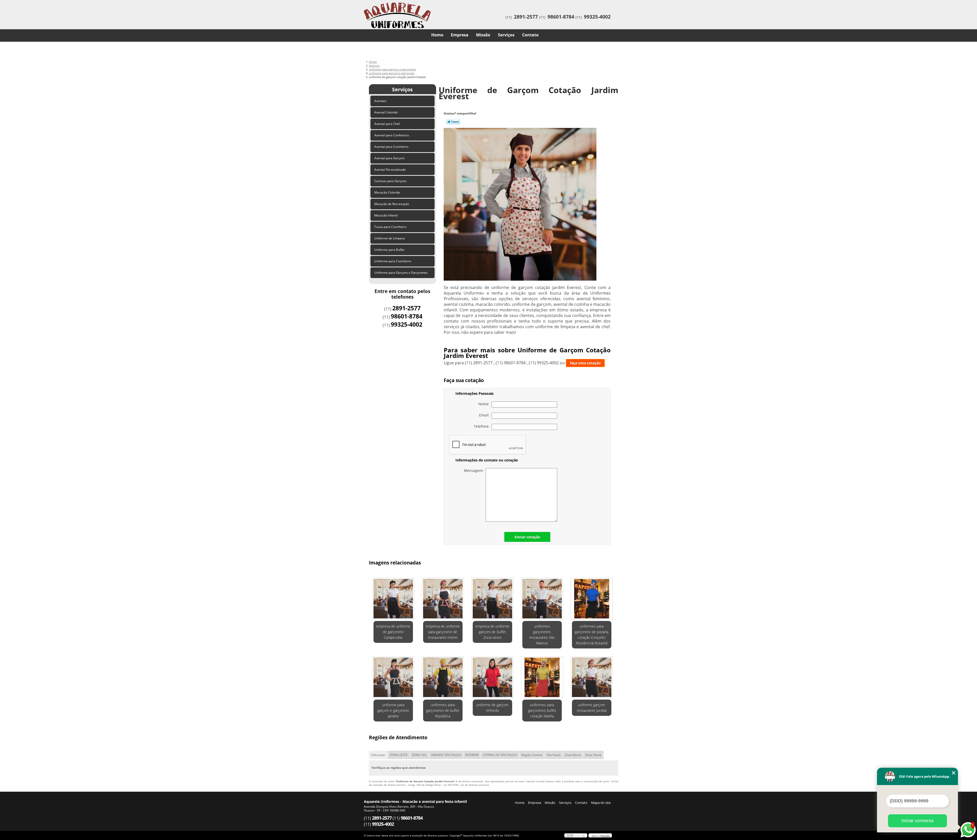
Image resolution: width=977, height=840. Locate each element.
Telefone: (483, 426)
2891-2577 (526, 16)
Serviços (506, 35)
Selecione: (378, 755)
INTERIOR (472, 755)
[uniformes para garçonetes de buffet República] (443, 677)
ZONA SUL (419, 755)
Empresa (459, 35)
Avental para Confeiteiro (391, 135)
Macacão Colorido (387, 192)
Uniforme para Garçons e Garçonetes (401, 272)
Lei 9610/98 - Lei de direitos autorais (466, 785)
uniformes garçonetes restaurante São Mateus (542, 634)
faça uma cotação (585, 362)
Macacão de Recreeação (391, 204)
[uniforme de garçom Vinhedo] (492, 677)
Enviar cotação (527, 536)
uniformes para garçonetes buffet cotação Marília (542, 710)
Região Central (531, 755)
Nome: (485, 403)
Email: (485, 415)
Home (437, 35)
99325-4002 (597, 16)
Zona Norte (573, 755)
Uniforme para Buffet (389, 250)
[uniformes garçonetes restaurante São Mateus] (542, 599)
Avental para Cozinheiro (391, 146)
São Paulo (554, 755)
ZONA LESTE (399, 755)
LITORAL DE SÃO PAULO (500, 755)
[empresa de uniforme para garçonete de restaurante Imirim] (443, 599)
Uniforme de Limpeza (389, 238)
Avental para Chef (387, 124)
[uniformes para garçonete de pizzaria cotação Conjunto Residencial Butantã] (592, 599)
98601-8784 (561, 16)
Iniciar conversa (917, 820)
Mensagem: (475, 470)
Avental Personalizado (390, 169)
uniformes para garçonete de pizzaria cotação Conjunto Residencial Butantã (591, 634)
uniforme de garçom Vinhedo (492, 707)
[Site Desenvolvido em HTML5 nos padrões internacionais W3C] (575, 835)
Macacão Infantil (386, 215)
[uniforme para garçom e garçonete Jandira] (393, 677)
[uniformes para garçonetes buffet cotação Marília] (542, 677)
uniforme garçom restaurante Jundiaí (592, 707)
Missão (483, 35)
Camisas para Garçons (390, 181)
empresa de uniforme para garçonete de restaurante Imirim (443, 632)
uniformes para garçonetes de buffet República (442, 710)
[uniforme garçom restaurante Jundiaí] (592, 677)
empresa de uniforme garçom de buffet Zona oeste (492, 632)
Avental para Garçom (389, 158)
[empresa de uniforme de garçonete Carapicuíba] (393, 599)
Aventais (380, 101)
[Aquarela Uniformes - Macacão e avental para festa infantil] (393, 10)
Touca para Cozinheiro (390, 227)
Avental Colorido (386, 112)
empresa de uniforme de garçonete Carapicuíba (393, 632)
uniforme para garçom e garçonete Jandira (393, 710)
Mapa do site (601, 802)
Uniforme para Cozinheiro (392, 261)
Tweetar (453, 121)
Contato (530, 35)
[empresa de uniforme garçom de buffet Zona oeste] (492, 599)
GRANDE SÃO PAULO (446, 755)
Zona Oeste (593, 755)
